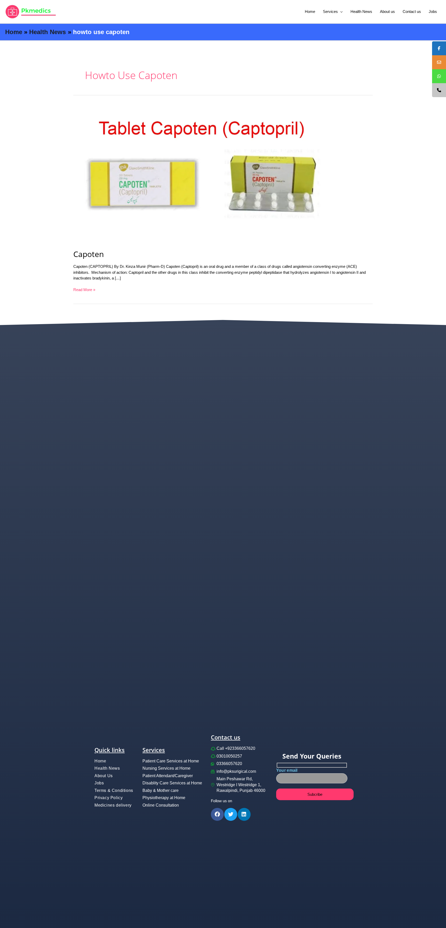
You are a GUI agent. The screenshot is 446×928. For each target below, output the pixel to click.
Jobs (433, 11)
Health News (361, 11)
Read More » (84, 289)
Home (310, 11)
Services (330, 11)
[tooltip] (439, 48)
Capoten (88, 254)
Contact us (412, 11)
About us (387, 11)
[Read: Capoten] (205, 173)
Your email (287, 770)
